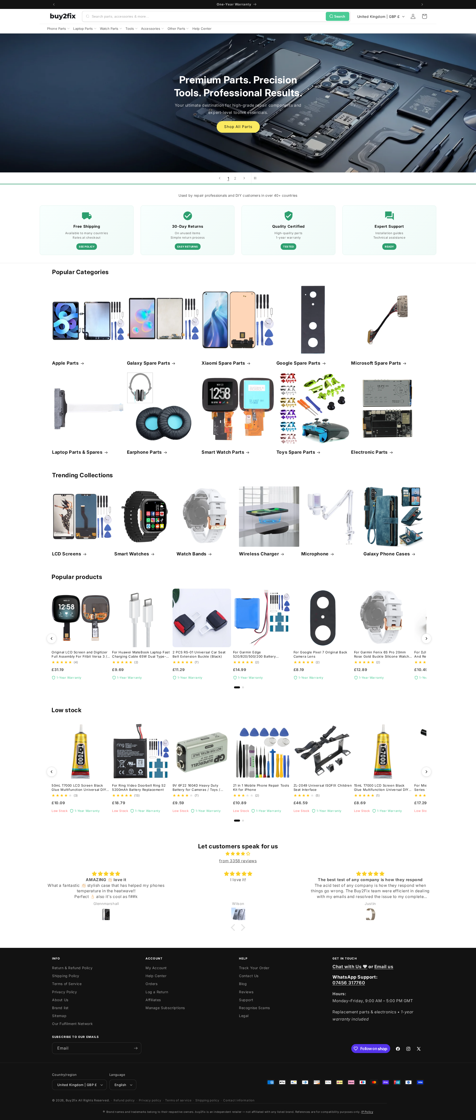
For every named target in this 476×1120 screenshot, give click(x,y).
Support (246, 1000)
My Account (156, 968)
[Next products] (426, 638)
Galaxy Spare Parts (148, 363)
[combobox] (208, 16)
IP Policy (367, 1112)
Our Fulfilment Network (72, 1024)
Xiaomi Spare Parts (223, 363)
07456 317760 (348, 982)
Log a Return (157, 992)
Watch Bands (192, 553)
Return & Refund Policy (72, 968)
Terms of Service (67, 984)
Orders (152, 984)
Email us (383, 966)
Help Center (156, 976)
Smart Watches (131, 553)
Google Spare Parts (298, 363)
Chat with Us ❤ (349, 966)
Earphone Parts (144, 452)
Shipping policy (207, 1100)
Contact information (238, 1100)
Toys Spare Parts (295, 452)
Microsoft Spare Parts (376, 363)
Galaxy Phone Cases (386, 553)
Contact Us (249, 976)
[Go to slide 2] (243, 687)
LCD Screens (66, 553)
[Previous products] (52, 638)
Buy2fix (72, 1100)
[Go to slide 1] (237, 687)
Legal (244, 1016)
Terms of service (178, 1100)
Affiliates (153, 1000)
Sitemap (59, 1016)
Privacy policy (150, 1100)
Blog (243, 984)
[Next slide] (244, 178)
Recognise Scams (254, 1008)
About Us (60, 1000)
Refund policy (124, 1100)
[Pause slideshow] (256, 178)
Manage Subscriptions (165, 1008)
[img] (238, 853)
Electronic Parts (369, 452)
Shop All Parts (238, 126)
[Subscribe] (135, 1048)
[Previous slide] (219, 178)
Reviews (246, 992)
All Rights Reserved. (94, 1100)
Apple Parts (65, 363)
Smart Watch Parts (223, 452)
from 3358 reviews (238, 860)
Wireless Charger (259, 553)
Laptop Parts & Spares (77, 452)
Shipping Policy (65, 976)
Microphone (315, 553)
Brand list (60, 1008)
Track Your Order (254, 968)
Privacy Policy (64, 992)
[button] (424, 16)
